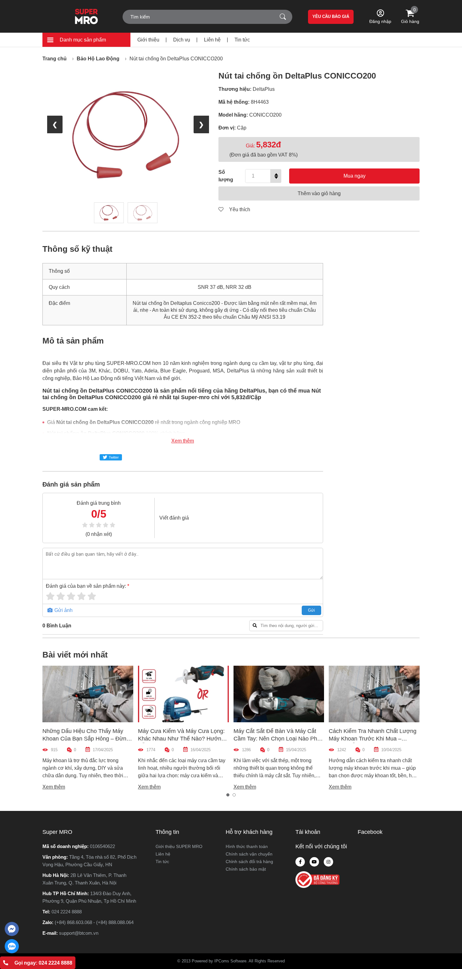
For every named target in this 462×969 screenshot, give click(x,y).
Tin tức (242, 39)
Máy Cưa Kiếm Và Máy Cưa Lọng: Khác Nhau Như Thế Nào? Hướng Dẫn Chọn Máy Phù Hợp (181, 738)
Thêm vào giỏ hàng (319, 193)
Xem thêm (182, 440)
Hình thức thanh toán (247, 846)
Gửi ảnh (63, 610)
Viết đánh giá (174, 517)
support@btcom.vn (78, 933)
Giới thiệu (148, 39)
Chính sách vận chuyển (249, 853)
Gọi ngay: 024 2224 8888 (43, 963)
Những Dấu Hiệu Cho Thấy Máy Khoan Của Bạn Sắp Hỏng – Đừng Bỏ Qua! (85, 738)
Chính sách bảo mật (246, 869)
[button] (227, 794)
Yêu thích (239, 209)
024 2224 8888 (67, 911)
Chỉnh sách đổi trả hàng (249, 861)
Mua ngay (355, 176)
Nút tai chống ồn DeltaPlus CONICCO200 (176, 58)
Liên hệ (212, 39)
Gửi (311, 610)
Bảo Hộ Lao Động (98, 58)
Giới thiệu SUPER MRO (179, 846)
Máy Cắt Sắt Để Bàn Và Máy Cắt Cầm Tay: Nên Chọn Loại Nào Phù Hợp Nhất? (277, 738)
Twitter (114, 457)
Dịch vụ (181, 39)
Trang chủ (54, 58)
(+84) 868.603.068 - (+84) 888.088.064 (94, 922)
